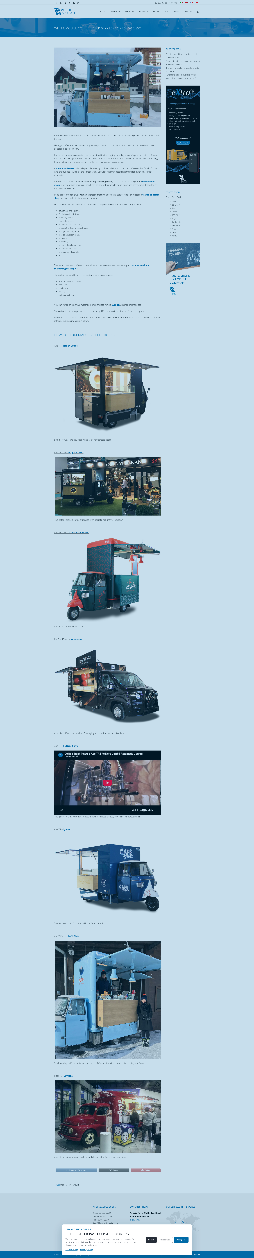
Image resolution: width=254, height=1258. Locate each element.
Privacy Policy (86, 1249)
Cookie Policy (71, 1249)
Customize (165, 1240)
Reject (151, 1240)
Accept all (181, 1240)
